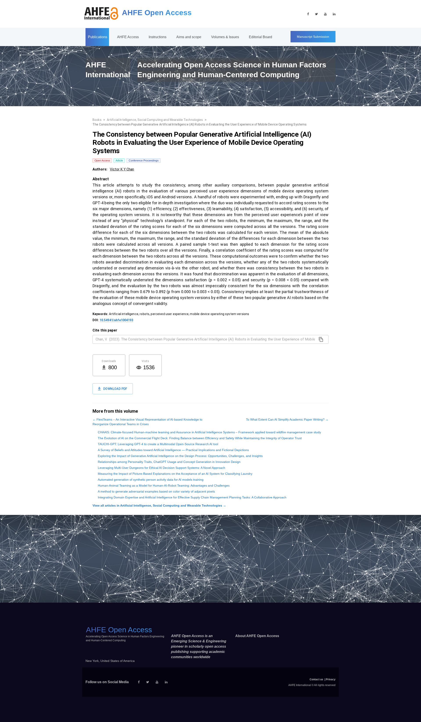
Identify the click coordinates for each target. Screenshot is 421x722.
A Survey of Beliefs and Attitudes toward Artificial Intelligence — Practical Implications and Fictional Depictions (173, 450)
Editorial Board (260, 37)
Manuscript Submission (313, 36)
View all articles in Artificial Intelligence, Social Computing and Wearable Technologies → (159, 505)
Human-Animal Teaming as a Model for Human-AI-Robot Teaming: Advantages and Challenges (164, 485)
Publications (97, 37)
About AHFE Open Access (257, 636)
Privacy (330, 679)
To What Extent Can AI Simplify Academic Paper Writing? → (287, 419)
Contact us (316, 679)
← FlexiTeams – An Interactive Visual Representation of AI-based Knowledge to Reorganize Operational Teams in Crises (147, 422)
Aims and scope (188, 37)
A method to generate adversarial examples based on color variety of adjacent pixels (156, 491)
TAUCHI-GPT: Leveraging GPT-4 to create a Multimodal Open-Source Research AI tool (158, 444)
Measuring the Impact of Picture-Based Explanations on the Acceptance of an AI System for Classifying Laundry (175, 473)
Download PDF (115, 389)
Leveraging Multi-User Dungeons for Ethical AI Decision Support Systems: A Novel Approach (161, 467)
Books (97, 120)
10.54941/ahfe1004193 (116, 320)
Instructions (157, 37)
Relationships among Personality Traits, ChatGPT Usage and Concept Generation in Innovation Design (169, 462)
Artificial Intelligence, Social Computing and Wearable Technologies (155, 120)
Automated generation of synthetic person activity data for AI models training (150, 479)
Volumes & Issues (225, 37)
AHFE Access (128, 37)
